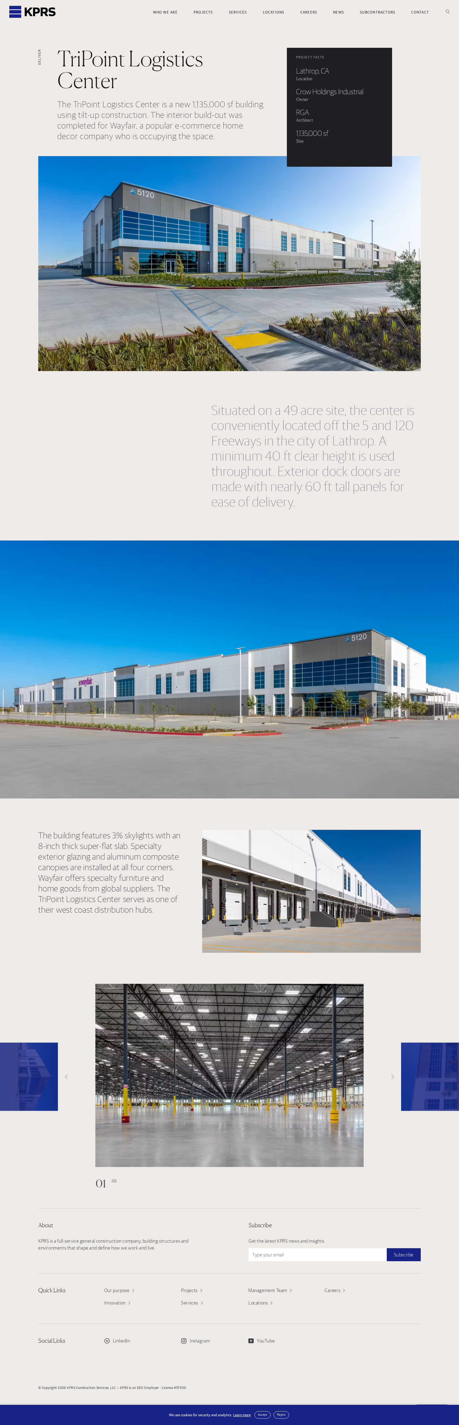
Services (238, 12)
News (338, 12)
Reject (281, 1414)
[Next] (430, 1077)
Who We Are (165, 12)
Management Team (267, 1290)
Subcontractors (377, 12)
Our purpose (117, 1290)
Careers (308, 12)
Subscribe (404, 1254)
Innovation (115, 1303)
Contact (420, 12)
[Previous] (29, 1077)
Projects (203, 12)
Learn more (242, 1415)
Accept (262, 1414)
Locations (273, 12)
